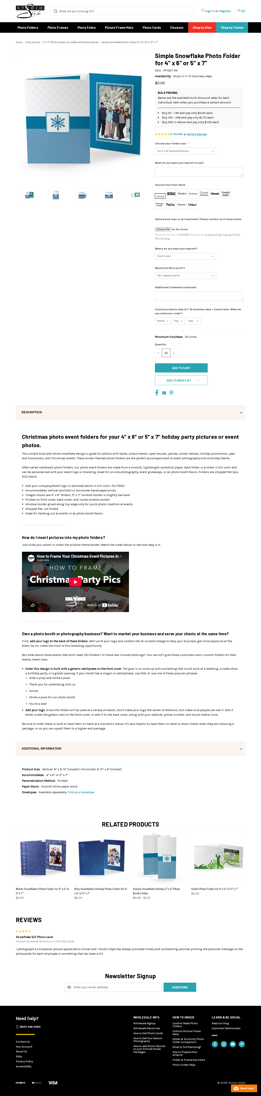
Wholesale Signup (144, 1023)
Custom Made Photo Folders (185, 1025)
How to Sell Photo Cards (148, 1033)
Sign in (210, 11)
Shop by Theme (232, 27)
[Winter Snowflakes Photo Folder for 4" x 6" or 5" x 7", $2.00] (43, 857)
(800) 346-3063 (30, 1026)
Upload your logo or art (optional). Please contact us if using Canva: (198, 219)
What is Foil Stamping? (187, 1047)
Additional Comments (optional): (176, 287)
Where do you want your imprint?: (176, 248)
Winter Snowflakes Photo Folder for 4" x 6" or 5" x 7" (42, 891)
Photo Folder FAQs (184, 1065)
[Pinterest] (171, 393)
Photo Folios (87, 27)
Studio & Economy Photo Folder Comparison (188, 1040)
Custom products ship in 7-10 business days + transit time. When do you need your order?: (198, 311)
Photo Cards (152, 27)
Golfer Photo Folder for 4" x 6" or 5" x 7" (214, 889)
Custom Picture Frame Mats (187, 1033)
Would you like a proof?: (170, 267)
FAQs (19, 1056)
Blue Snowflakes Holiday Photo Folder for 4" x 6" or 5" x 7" (100, 891)
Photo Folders (28, 27)
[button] (195, 134)
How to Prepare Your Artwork (185, 1053)
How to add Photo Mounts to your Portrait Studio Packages (149, 1049)
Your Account (24, 1046)
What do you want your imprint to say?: (180, 162)
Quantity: (161, 344)
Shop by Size (202, 27)
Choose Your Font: (170, 184)
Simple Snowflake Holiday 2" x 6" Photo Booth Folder (156, 891)
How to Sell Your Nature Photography (147, 1040)
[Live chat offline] (244, 1088)
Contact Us (23, 1041)
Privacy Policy (24, 1061)
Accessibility (24, 1066)
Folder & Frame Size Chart (189, 1060)
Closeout (176, 27)
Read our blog (220, 1023)
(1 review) (177, 134)
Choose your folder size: (171, 143)
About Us (21, 1051)
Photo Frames (58, 27)
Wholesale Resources (146, 1028)
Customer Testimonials (226, 1028)
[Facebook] (157, 393)
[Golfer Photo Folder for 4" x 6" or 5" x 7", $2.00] (218, 857)
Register (225, 11)
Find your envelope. (81, 792)
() (243, 11)
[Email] (164, 393)
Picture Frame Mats (119, 27)
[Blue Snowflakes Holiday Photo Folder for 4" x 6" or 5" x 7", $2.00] (101, 857)
